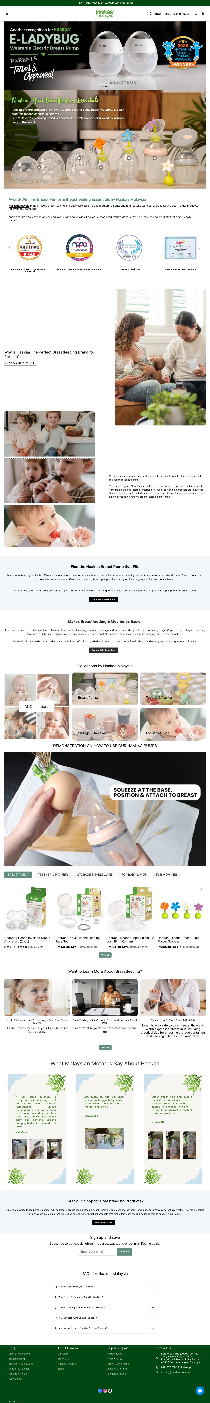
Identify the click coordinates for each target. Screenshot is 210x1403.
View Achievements (20, 363)
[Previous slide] (10, 248)
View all (105, 955)
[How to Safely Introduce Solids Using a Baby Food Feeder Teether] (37, 997)
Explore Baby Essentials (103, 650)
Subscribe (124, 1251)
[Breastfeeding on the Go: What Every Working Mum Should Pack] (105, 997)
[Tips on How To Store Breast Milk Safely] (173, 997)
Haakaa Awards (67, 1363)
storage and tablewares (113, 630)
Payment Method (116, 1373)
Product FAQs (114, 1353)
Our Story (63, 1353)
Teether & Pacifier (19, 1368)
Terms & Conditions (117, 1363)
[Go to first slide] (200, 248)
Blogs (61, 1368)
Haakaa (19, 1402)
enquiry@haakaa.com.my (175, 1372)
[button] (49, 13)
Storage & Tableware (21, 1363)
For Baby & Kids (18, 1373)
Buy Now (105, 80)
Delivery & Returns (116, 1368)
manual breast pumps (94, 575)
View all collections (19, 1353)
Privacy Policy (114, 1358)
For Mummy (15, 1378)
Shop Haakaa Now (103, 1222)
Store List (63, 1358)
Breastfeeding (17, 1358)
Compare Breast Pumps (103, 599)
